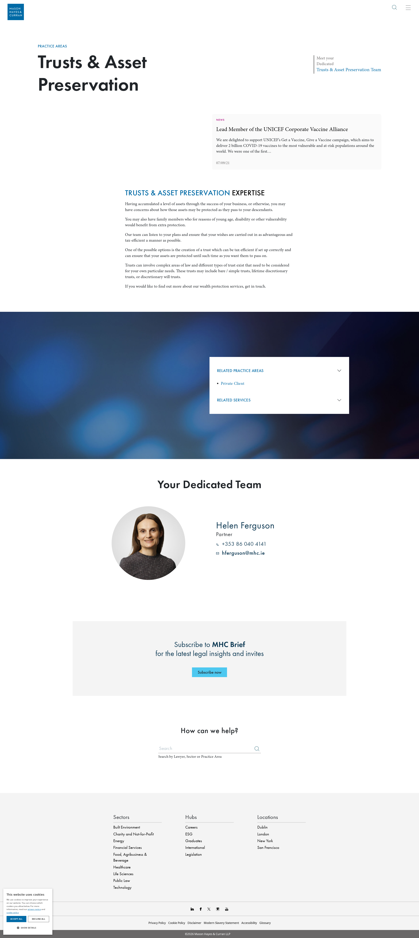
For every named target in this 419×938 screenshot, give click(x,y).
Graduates (193, 840)
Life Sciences (123, 873)
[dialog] (27, 912)
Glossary (265, 923)
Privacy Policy (157, 923)
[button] (28, 927)
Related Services (234, 400)
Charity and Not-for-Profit (133, 834)
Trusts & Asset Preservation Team (349, 70)
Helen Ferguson (245, 525)
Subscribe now (209, 672)
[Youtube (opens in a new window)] (226, 909)
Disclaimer (194, 923)
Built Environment (126, 827)
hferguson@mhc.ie (242, 553)
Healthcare (122, 867)
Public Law (121, 880)
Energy (118, 840)
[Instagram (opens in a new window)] (218, 909)
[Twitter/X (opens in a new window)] (209, 909)
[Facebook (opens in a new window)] (200, 909)
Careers (191, 827)
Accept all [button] (16, 919)
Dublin (262, 827)
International (195, 847)
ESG (188, 834)
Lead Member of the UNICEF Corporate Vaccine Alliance (282, 129)
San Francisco (268, 847)
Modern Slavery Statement (221, 923)
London (263, 834)
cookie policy (13, 912)
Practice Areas (52, 46)
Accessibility (249, 923)
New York (265, 840)
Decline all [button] (38, 919)
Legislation (193, 854)
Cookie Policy (176, 923)
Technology (122, 887)
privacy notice (34, 909)
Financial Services (127, 847)
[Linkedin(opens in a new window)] (192, 909)
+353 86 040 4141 (243, 544)
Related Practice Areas (240, 370)
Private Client (232, 383)
